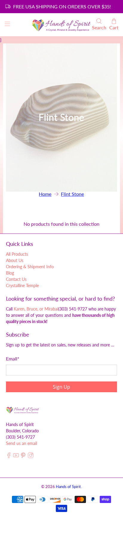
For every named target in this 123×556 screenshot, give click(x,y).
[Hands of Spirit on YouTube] (16, 456)
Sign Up (61, 387)
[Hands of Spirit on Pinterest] (23, 456)
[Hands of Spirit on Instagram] (30, 456)
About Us (14, 260)
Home (45, 194)
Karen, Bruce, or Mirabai (36, 308)
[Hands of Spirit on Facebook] (9, 456)
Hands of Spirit (68, 486)
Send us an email (21, 443)
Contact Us (16, 279)
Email (12, 358)
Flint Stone (72, 194)
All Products (17, 254)
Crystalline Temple (22, 285)
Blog (10, 272)
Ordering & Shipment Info (30, 266)
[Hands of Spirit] (61, 25)
